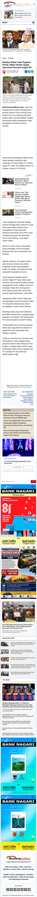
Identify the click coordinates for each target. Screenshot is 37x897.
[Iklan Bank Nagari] (18, 794)
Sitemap (31, 869)
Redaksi (6, 875)
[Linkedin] (22, 889)
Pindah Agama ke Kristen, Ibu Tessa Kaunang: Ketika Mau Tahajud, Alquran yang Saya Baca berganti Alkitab (18, 734)
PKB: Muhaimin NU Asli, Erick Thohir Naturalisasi (10, 395)
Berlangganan (20, 875)
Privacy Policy (16, 869)
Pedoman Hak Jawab (26, 877)
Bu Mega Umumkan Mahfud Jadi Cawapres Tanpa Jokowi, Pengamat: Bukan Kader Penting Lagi (26, 399)
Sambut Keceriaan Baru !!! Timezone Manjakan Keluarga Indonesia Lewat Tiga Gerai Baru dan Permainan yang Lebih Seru (17, 705)
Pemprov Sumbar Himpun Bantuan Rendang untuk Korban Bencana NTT (23, 658)
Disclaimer (6, 869)
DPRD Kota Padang (11, 867)
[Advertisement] (18, 140)
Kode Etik (30, 875)
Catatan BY (27, 867)
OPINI (20, 867)
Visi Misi (24, 869)
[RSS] (29, 889)
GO (33, 481)
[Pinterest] (14, 889)
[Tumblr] (25, 889)
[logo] (18, 860)
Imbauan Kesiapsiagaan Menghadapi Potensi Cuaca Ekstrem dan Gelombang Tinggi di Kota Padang (17, 433)
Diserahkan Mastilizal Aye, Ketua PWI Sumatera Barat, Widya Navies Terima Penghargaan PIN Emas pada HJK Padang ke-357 (17, 626)
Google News (26, 387)
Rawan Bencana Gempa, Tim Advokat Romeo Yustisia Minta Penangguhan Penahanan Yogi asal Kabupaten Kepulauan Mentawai (23, 666)
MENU (4, 23)
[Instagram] (18, 889)
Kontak (12, 875)
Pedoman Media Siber (10, 877)
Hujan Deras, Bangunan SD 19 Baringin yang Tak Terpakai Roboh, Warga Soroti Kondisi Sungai (23, 644)
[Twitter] (11, 889)
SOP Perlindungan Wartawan (18, 879)
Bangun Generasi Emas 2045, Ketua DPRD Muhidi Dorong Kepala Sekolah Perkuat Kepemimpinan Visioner (16, 723)
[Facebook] (7, 889)
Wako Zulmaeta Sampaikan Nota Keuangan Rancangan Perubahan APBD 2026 (22, 673)
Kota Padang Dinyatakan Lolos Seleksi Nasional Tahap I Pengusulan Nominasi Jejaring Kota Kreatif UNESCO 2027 (17, 415)
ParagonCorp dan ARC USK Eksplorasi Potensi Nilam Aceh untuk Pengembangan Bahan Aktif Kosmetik (22, 652)
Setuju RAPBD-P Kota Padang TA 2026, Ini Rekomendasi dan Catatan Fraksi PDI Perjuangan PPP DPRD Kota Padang (18, 716)
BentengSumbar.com (17, 895)
